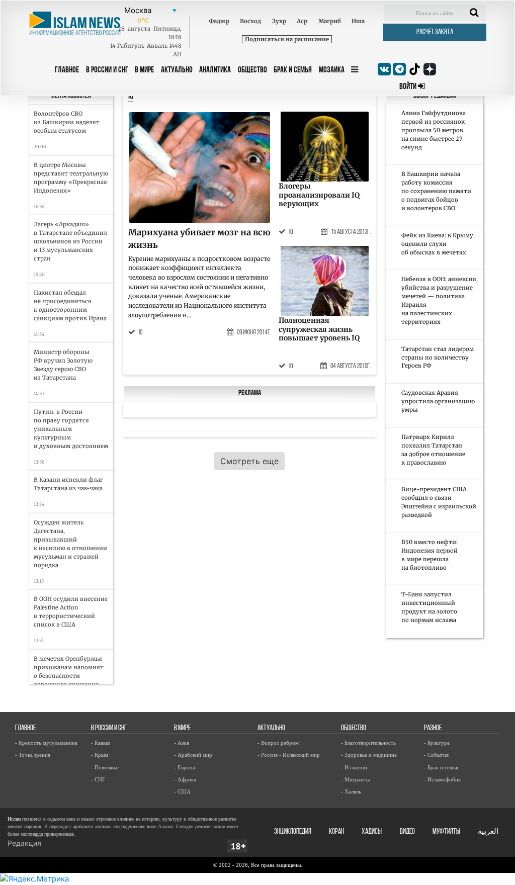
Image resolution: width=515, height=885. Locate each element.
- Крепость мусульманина (46, 743)
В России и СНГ (107, 70)
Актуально (177, 70)
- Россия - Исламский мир (289, 755)
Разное (433, 728)
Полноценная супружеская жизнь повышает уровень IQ (319, 329)
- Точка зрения (32, 755)
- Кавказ (100, 743)
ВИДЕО (407, 832)
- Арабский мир (193, 755)
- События (436, 755)
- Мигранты (355, 779)
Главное (67, 70)
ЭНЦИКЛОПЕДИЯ (292, 832)
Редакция (24, 843)
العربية (488, 832)
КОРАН (336, 832)
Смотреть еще (249, 461)
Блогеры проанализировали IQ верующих (319, 195)
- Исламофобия (442, 779)
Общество (252, 70)
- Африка (185, 779)
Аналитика (215, 70)
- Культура (437, 743)
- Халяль (351, 791)
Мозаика (332, 70)
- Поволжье (105, 767)
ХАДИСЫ (372, 832)
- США (182, 791)
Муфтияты (446, 832)
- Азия (181, 743)
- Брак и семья (441, 767)
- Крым (99, 755)
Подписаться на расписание (287, 39)
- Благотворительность (368, 743)
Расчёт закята (434, 32)
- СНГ (98, 779)
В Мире (144, 70)
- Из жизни (354, 767)
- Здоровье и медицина (369, 755)
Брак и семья (293, 70)
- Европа (184, 767)
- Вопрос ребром (278, 743)
